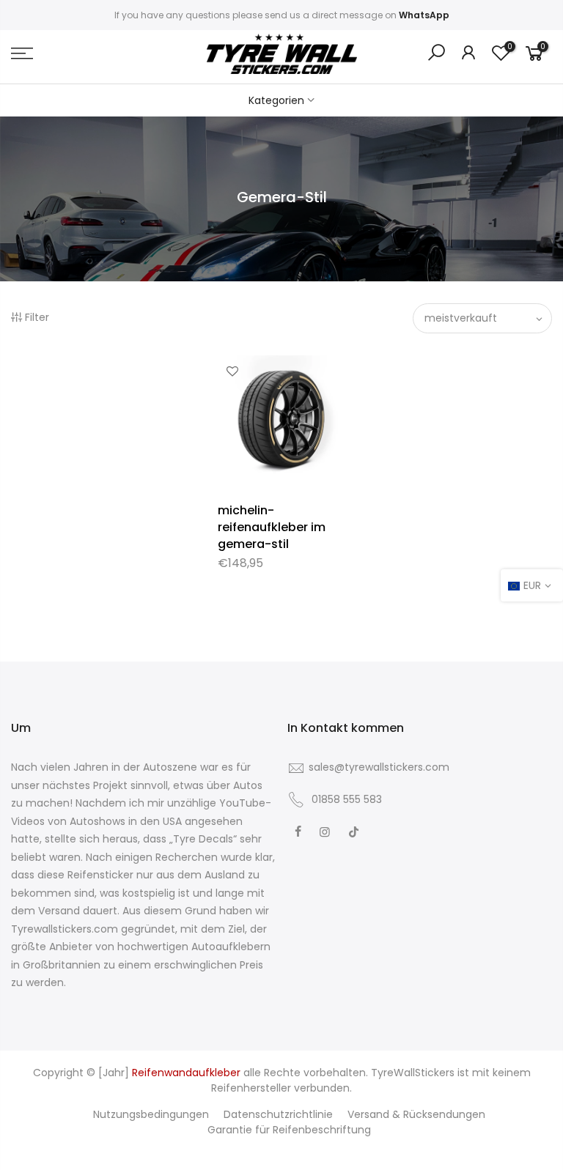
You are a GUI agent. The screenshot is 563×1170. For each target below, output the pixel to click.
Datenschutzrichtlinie (278, 1114)
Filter (37, 317)
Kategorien (276, 100)
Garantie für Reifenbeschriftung (289, 1129)
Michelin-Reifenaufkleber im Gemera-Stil (271, 527)
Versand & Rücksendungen (416, 1114)
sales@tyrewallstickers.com (379, 767)
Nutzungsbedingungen (151, 1114)
